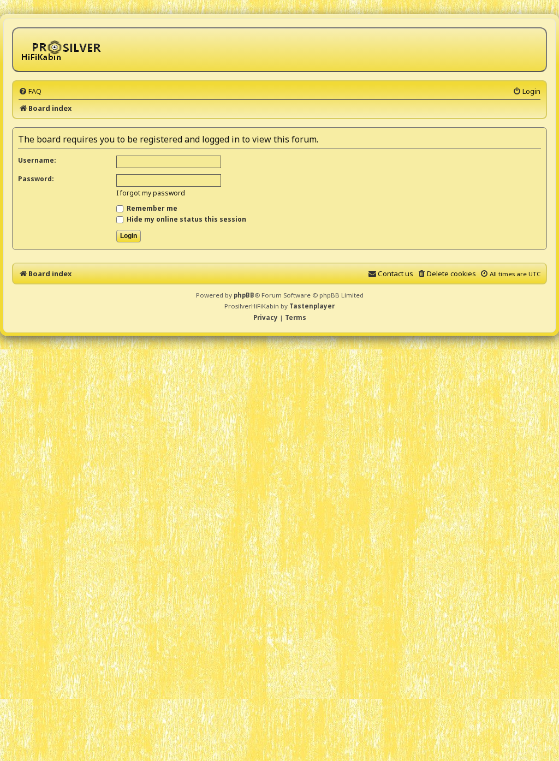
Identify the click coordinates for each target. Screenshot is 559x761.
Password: (36, 178)
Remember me (151, 208)
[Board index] (63, 49)
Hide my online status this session (185, 219)
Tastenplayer (312, 306)
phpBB (244, 295)
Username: (37, 160)
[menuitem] (30, 91)
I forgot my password (150, 193)
